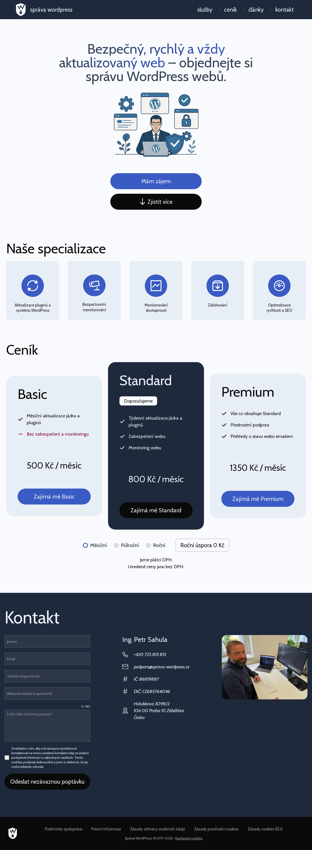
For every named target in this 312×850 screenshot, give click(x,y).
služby (204, 9)
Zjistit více (160, 201)
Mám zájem (156, 181)
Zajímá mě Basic (54, 496)
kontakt (284, 9)
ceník (230, 9)
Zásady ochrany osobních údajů (157, 828)
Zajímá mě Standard (156, 510)
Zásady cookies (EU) (265, 828)
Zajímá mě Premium (258, 498)
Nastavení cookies (189, 838)
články (256, 9)
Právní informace (106, 828)
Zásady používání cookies (216, 828)
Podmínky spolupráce (63, 828)
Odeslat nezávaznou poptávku (47, 781)
